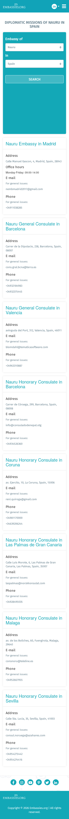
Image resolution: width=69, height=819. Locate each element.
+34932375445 (14, 291)
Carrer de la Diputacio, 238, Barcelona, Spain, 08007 (34, 248)
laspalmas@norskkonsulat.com (25, 583)
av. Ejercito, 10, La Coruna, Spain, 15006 (30, 482)
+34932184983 (14, 286)
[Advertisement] (34, 107)
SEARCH (34, 79)
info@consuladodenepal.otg (23, 425)
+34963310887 (14, 365)
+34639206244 (14, 523)
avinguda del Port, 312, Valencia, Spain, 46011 (34, 330)
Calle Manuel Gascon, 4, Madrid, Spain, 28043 (33, 161)
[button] (34, 47)
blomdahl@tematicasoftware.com (27, 347)
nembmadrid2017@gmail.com (24, 189)
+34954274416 (14, 759)
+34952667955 (14, 680)
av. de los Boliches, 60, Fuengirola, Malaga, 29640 (32, 642)
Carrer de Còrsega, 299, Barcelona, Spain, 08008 (31, 406)
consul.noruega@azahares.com (25, 735)
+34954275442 (14, 754)
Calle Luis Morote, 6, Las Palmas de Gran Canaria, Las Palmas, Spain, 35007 (31, 564)
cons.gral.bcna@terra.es (21, 267)
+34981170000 (14, 518)
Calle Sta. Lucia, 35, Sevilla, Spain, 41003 (30, 718)
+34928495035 (14, 602)
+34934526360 (14, 444)
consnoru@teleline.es (19, 661)
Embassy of (13, 39)
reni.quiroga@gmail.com (21, 499)
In (6, 55)
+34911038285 (14, 207)
